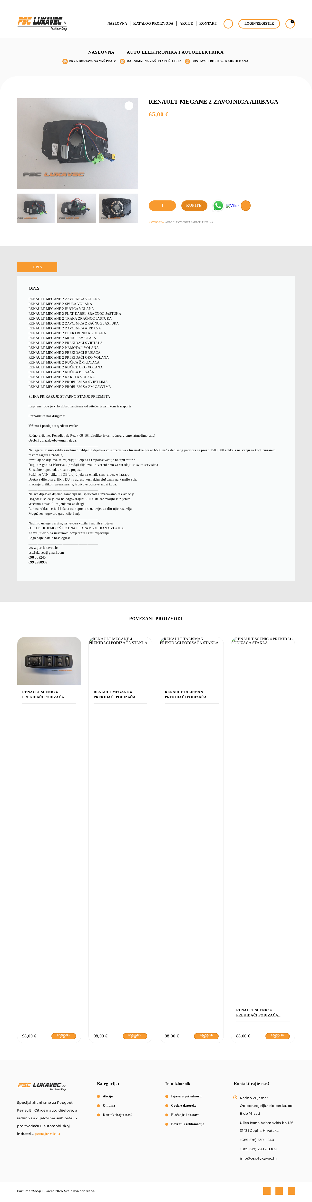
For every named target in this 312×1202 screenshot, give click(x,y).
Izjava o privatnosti (186, 1096)
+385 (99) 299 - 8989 (258, 1149)
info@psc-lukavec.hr (258, 1158)
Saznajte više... (63, 1036)
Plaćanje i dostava (185, 1115)
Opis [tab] (37, 267)
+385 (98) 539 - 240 (257, 1140)
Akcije (186, 23)
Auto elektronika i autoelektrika (175, 52)
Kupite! (194, 205)
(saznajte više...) (47, 1134)
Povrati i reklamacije (187, 1124)
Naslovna (117, 23)
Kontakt (208, 23)
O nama (109, 1105)
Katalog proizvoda (153, 23)
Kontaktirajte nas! (117, 1115)
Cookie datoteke (183, 1105)
